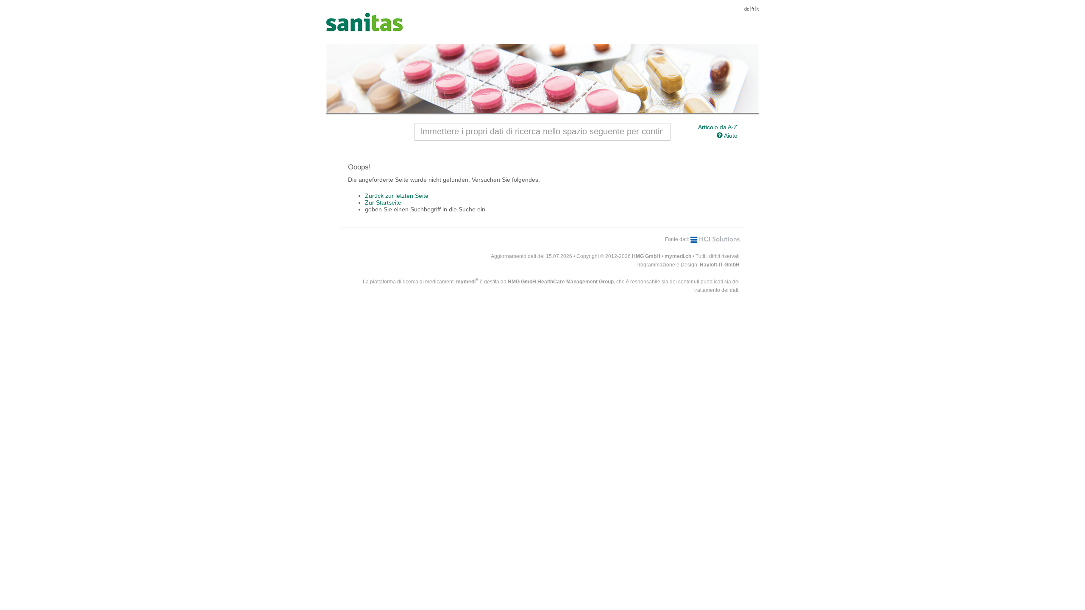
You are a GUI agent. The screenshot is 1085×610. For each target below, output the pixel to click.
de (746, 8)
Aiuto (730, 135)
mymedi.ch (678, 256)
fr (752, 8)
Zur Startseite (383, 202)
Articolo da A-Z (717, 127)
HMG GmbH (646, 256)
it (758, 8)
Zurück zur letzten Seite (396, 195)
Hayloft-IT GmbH (720, 265)
